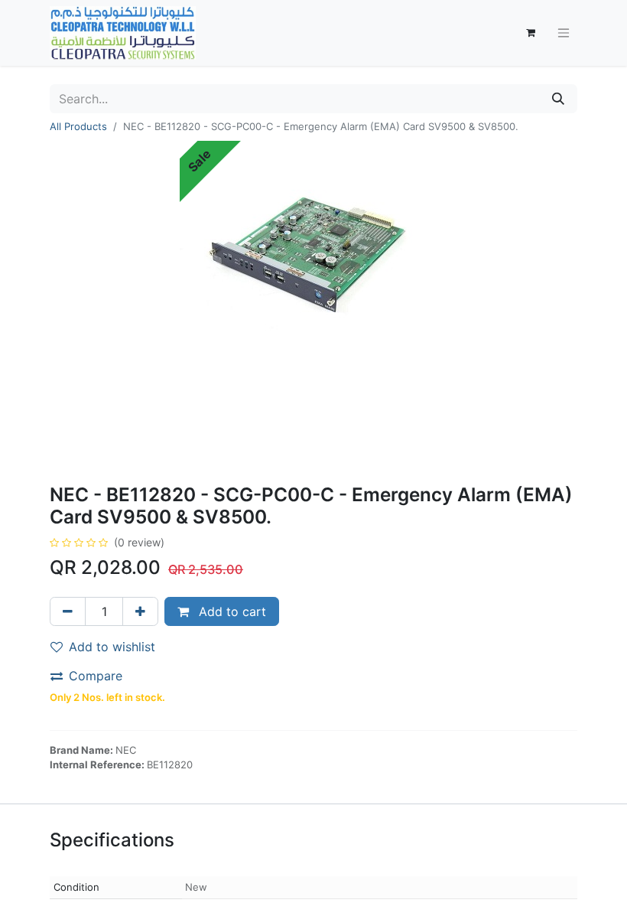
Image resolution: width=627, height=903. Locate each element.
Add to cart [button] (230, 611)
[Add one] (140, 611)
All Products (78, 126)
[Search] (558, 98)
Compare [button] (95, 675)
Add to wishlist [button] (112, 646)
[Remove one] (68, 611)
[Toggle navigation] (563, 33)
